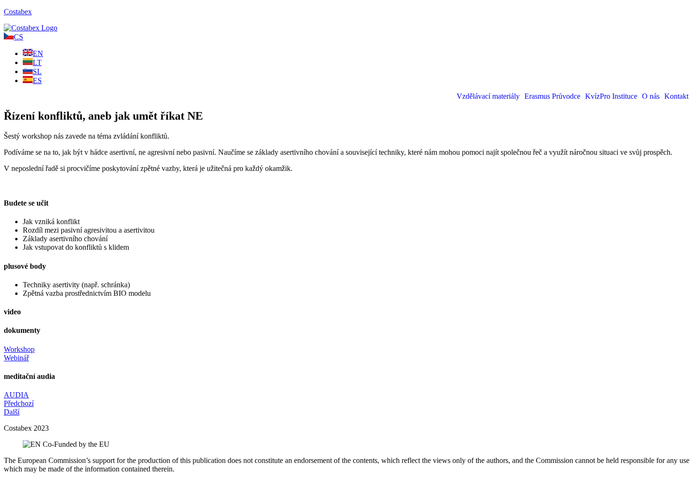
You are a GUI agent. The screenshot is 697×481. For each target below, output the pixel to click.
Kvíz (592, 96)
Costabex (18, 12)
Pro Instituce (618, 96)
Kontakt (676, 96)
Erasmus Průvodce (552, 96)
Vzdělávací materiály (488, 96)
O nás (651, 96)
